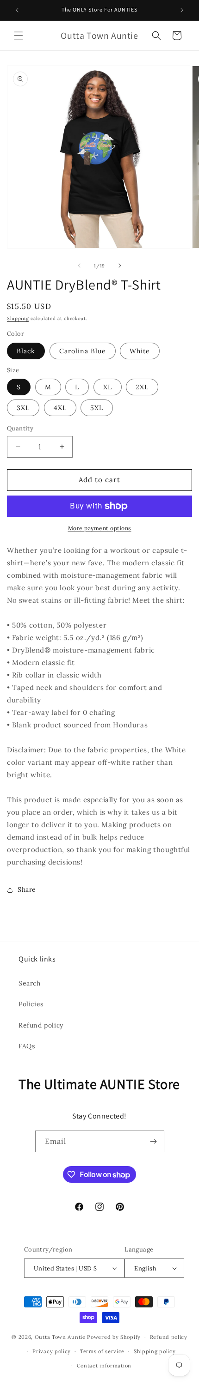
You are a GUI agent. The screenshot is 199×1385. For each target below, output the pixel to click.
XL (107, 387)
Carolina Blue (82, 351)
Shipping (18, 318)
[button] (18, 35)
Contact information (104, 1365)
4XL (60, 408)
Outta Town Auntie (60, 1337)
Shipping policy (155, 1351)
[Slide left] (79, 265)
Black (26, 351)
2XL (142, 387)
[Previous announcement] (17, 10)
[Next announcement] (182, 10)
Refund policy (41, 1025)
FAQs (27, 1046)
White (140, 351)
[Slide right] (120, 265)
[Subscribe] (153, 1141)
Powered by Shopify (114, 1337)
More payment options (99, 528)
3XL (23, 408)
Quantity (20, 428)
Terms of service (102, 1351)
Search (30, 983)
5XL (96, 408)
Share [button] (27, 889)
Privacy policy (51, 1351)
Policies (31, 1004)
